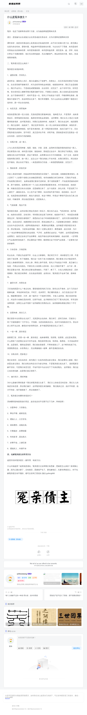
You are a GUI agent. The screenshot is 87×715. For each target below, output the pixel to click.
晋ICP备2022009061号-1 (19, 709)
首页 (7, 11)
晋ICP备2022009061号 (35, 709)
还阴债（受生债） (17, 11)
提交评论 (76, 648)
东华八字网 (15, 706)
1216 (25, 578)
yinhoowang (17, 21)
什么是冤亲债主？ (17, 17)
